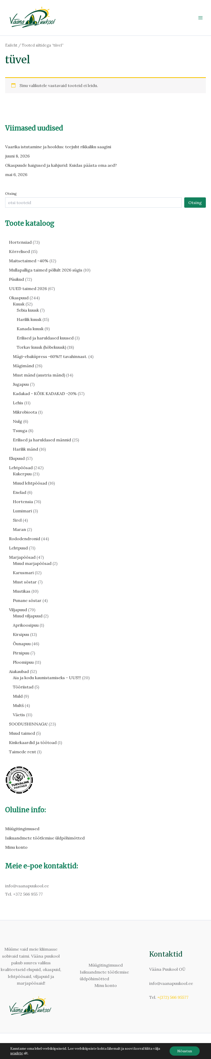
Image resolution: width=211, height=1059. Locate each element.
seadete (16, 1053)
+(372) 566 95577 (172, 997)
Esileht (11, 45)
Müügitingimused (22, 828)
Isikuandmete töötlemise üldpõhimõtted (45, 838)
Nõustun (184, 1051)
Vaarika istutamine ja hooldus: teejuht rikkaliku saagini (58, 146)
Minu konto (16, 847)
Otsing (11, 193)
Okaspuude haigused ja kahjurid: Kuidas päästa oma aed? (61, 165)
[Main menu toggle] (200, 17)
